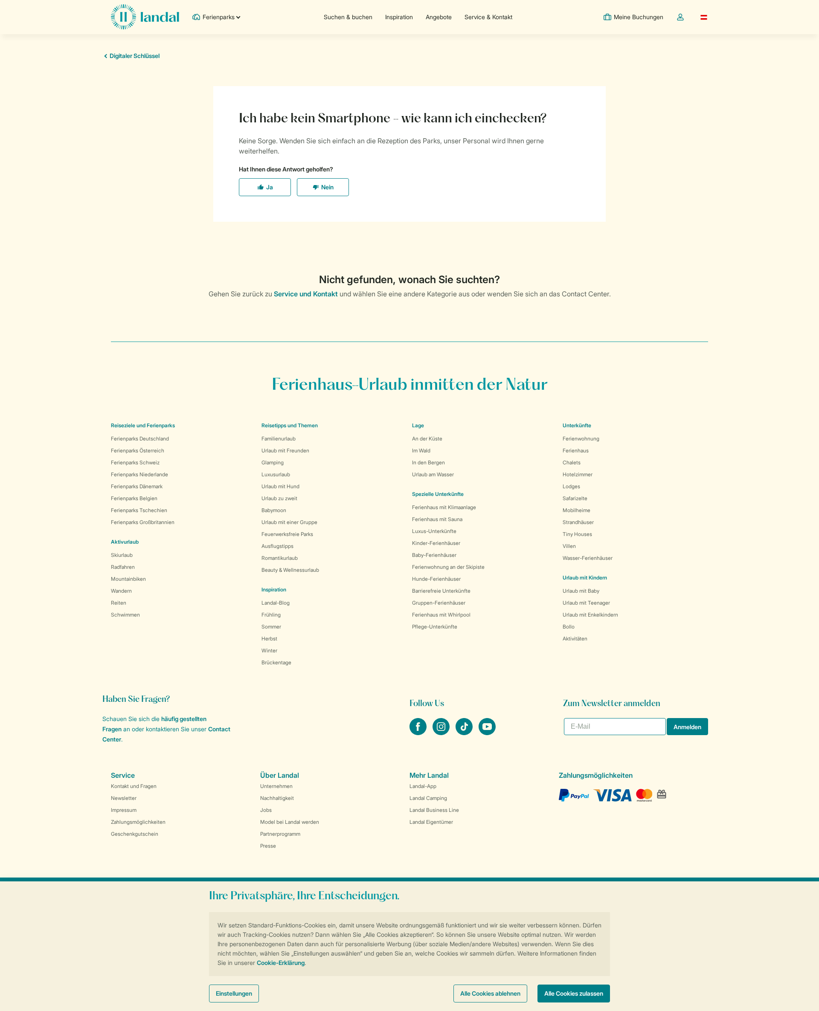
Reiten (118, 603)
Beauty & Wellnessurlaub (290, 570)
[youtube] (487, 732)
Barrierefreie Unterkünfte (441, 591)
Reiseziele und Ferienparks (143, 425)
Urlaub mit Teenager (586, 603)
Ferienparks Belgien (134, 498)
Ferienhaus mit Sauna (437, 519)
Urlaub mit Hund (280, 486)
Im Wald (421, 450)
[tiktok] (465, 732)
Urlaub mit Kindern (585, 577)
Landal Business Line (434, 810)
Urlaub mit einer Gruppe (289, 522)
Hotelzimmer (577, 474)
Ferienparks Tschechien (139, 510)
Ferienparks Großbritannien (142, 522)
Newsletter (123, 798)
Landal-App (423, 786)
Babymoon (273, 510)
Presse (268, 846)
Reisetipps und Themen (289, 425)
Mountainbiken (128, 579)
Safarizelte (575, 498)
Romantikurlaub (279, 558)
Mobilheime (576, 510)
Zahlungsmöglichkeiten (138, 822)
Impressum (123, 810)
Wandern (121, 591)
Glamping (272, 462)
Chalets (572, 462)
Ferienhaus (576, 450)
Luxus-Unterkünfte (434, 531)
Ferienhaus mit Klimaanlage (444, 507)
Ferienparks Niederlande (139, 474)
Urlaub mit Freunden (285, 450)
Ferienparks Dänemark (137, 486)
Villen (569, 546)
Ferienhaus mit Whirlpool (441, 614)
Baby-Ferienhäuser (434, 555)
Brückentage (276, 662)
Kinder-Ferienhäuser (436, 543)
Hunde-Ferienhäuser (436, 579)
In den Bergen (428, 462)
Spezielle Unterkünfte (438, 494)
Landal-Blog (275, 603)
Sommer (271, 626)
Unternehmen (276, 786)
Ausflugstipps (277, 546)
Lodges (571, 486)
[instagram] (442, 732)
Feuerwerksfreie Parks (287, 534)
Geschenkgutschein (134, 834)
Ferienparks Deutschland (140, 438)
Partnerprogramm (280, 834)
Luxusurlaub (275, 474)
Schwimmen (125, 614)
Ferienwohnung (581, 438)
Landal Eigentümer (431, 822)
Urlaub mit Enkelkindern (590, 614)
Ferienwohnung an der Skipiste (448, 567)
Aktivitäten (575, 638)
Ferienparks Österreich (137, 450)
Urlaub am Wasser (433, 474)
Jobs (266, 810)
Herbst (269, 638)
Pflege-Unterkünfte (434, 626)
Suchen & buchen (348, 16)
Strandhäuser (578, 522)
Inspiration (399, 16)
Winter (269, 650)
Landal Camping (428, 798)
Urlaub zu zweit (279, 498)
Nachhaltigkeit (277, 798)
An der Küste (427, 438)
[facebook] (419, 732)
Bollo (569, 626)
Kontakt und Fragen (134, 786)
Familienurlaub (278, 438)
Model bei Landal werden (289, 822)
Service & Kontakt (488, 16)
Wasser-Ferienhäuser (588, 558)
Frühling (271, 614)
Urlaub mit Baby (581, 591)
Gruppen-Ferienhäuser (438, 603)
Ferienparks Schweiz (135, 462)
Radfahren (123, 567)
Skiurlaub (122, 555)
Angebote (439, 16)
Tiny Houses (577, 534)
